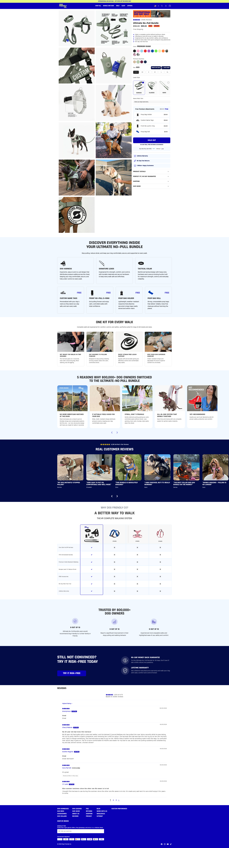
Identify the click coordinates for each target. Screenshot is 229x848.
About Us (75, 813)
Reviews (75, 816)
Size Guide (76, 811)
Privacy (89, 816)
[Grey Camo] (138, 54)
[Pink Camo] (134, 54)
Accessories (62, 813)
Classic (151, 92)
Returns (89, 811)
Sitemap (100, 816)
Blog (98, 808)
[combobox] (156, 6)
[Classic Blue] (152, 51)
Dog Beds (60, 811)
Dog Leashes (77, 808)
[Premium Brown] (134, 61)
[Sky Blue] (141, 51)
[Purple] (148, 51)
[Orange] (163, 51)
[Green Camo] (166, 51)
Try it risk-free (71, 673)
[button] (98, 6)
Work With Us (102, 811)
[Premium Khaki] (138, 61)
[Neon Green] (156, 51)
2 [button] (113, 800)
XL (167, 72)
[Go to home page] (62, 5)
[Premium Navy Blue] (145, 61)
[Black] (134, 51)
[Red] (145, 51)
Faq (87, 808)
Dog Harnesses (63, 808)
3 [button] (116, 800)
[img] (66, 708)
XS (142, 72)
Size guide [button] (167, 67)
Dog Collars (62, 816)
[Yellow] (159, 51)
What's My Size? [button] (156, 67)
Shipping (89, 813)
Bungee (139, 92)
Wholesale (101, 813)
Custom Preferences (119, 808)
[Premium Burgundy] (141, 61)
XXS (136, 72)
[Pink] (138, 51)
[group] (114, 560)
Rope (164, 92)
